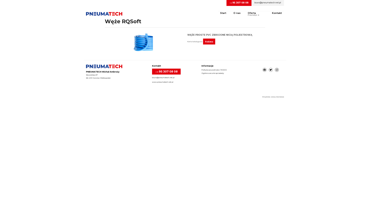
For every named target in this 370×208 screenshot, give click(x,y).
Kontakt (277, 13)
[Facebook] (264, 70)
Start (223, 13)
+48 (239, 2)
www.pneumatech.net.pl (162, 82)
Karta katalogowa (194, 41)
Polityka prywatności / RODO (214, 70)
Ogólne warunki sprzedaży (212, 73)
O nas (236, 13)
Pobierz (209, 41)
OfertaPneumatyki (253, 14)
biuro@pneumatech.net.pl (268, 2)
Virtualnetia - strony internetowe (273, 97)
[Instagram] (277, 70)
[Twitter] (271, 70)
